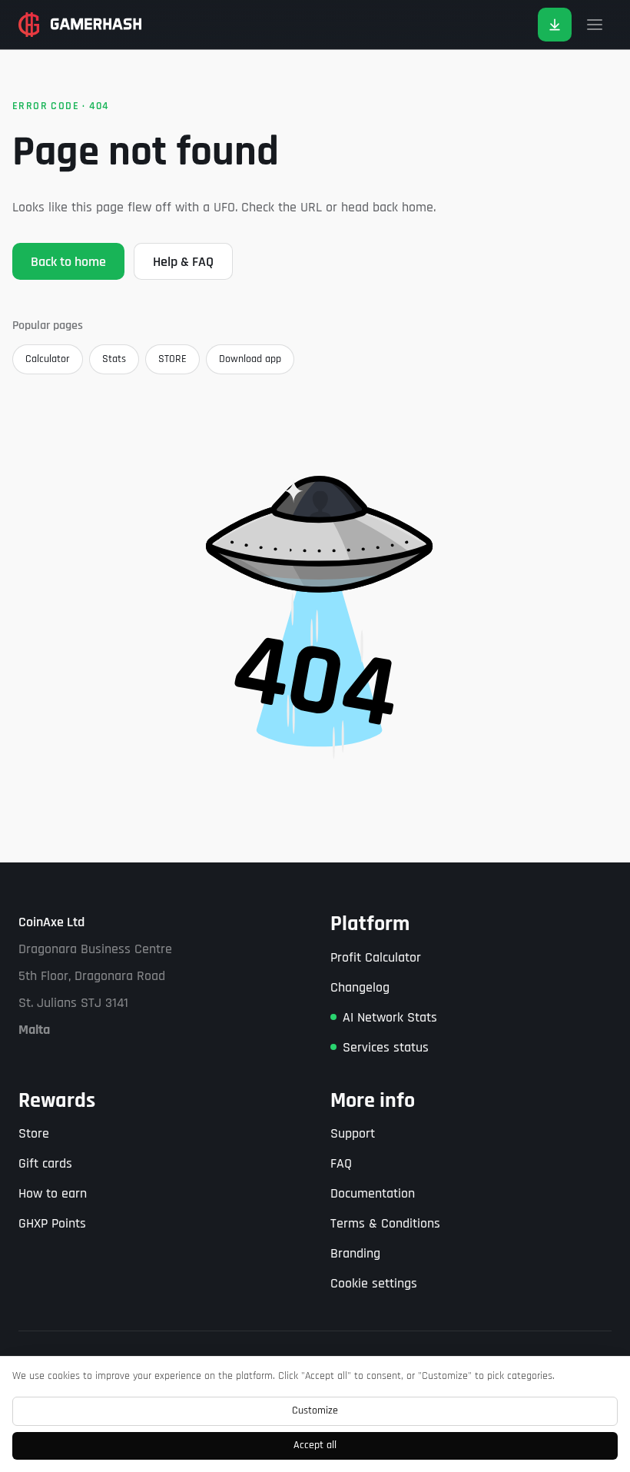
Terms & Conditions (385, 1223)
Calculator (47, 359)
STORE (172, 359)
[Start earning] (555, 25)
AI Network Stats (390, 1017)
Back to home (68, 262)
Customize (315, 1410)
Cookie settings (373, 1283)
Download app (250, 359)
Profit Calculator (375, 957)
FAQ (341, 1163)
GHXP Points (52, 1223)
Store (33, 1133)
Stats (114, 359)
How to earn (52, 1193)
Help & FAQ (183, 262)
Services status (386, 1047)
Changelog (360, 987)
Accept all (315, 1445)
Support (352, 1133)
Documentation (372, 1193)
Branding (355, 1253)
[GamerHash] (79, 24)
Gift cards (45, 1163)
